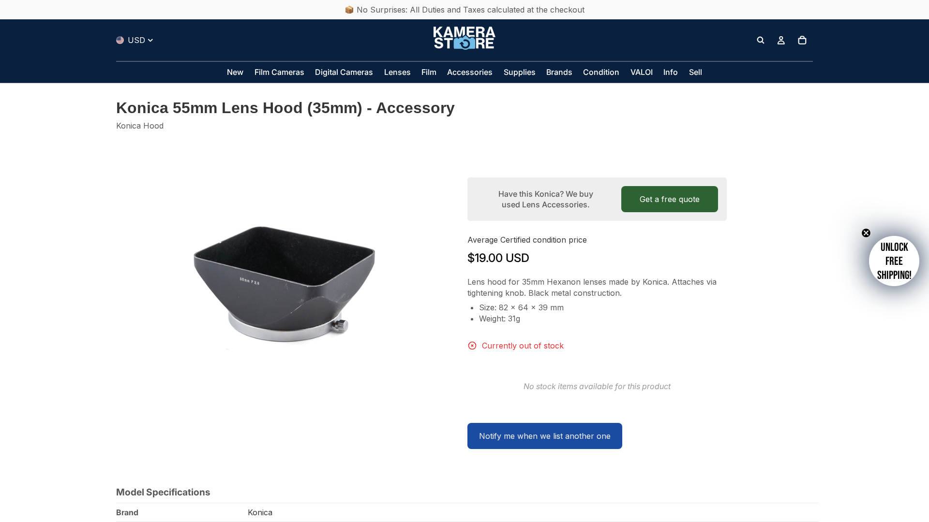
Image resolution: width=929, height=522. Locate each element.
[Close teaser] (866, 233)
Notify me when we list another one (545, 436)
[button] (894, 261)
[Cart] (802, 40)
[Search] (760, 40)
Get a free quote (670, 199)
